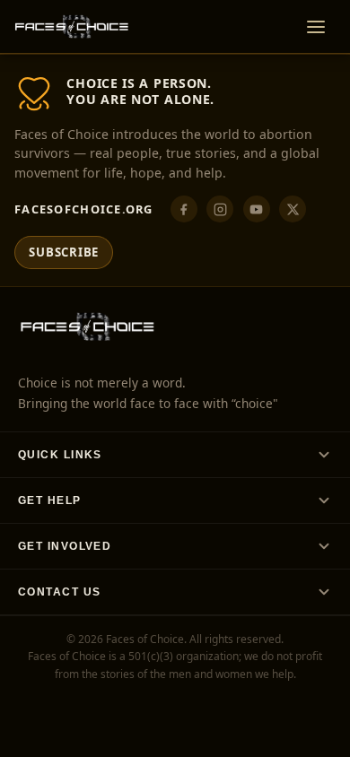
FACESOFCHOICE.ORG (83, 209)
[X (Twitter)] (292, 209)
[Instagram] (219, 209)
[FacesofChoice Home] (72, 26)
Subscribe (64, 252)
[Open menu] (316, 27)
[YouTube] (256, 209)
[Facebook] (184, 209)
